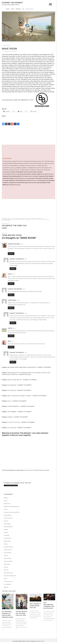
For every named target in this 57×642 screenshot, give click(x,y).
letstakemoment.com (48, 174)
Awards (5, 500)
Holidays (6, 529)
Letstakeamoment (7, 172)
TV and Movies (7, 584)
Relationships (7, 564)
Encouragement (7, 515)
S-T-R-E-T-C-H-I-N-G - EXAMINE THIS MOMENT (21, 422)
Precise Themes (40, 641)
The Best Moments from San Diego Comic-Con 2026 (21, 613)
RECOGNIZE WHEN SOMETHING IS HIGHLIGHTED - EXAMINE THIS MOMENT (29, 367)
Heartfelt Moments (8, 526)
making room (45, 219)
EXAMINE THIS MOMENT (12, 3)
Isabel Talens (12, 300)
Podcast (6, 555)
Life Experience (6, 45)
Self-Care (6, 570)
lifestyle (38, 219)
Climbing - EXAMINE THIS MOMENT (18, 417)
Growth (31, 100)
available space (6, 218)
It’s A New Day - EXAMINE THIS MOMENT (19, 427)
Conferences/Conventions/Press (11, 512)
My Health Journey (8, 546)
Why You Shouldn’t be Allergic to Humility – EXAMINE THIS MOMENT (27, 395)
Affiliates (6, 497)
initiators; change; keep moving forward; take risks (16, 219)
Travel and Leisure (8, 581)
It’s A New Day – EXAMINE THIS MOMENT (19, 390)
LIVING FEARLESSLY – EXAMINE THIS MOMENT (21, 406)
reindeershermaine (14, 244)
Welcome (6, 587)
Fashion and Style (8, 518)
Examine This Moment (11, 51)
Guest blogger (7, 523)
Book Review (7, 503)
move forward (6, 220)
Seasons (6, 567)
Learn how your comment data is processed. (36, 470)
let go (33, 219)
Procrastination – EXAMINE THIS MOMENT (20, 385)
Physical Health (7, 552)
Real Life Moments (8, 561)
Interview (6, 532)
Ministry (6, 544)
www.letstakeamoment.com (10, 174)
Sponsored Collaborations (10, 575)
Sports (5, 578)
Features (6, 521)
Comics (5, 509)
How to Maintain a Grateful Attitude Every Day (35, 605)
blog (13, 218)
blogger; (17, 218)
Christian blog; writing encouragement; (32, 218)
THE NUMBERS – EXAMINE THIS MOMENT (20, 411)
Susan (10, 274)
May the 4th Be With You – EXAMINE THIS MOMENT (22, 379)
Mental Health (7, 541)
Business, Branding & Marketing (11, 506)
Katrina (10, 328)
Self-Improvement (8, 572)
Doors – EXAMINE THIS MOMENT (17, 401)
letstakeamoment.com (21, 178)
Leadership (6, 535)
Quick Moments (7, 558)
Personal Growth (8, 549)
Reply (11, 253)
